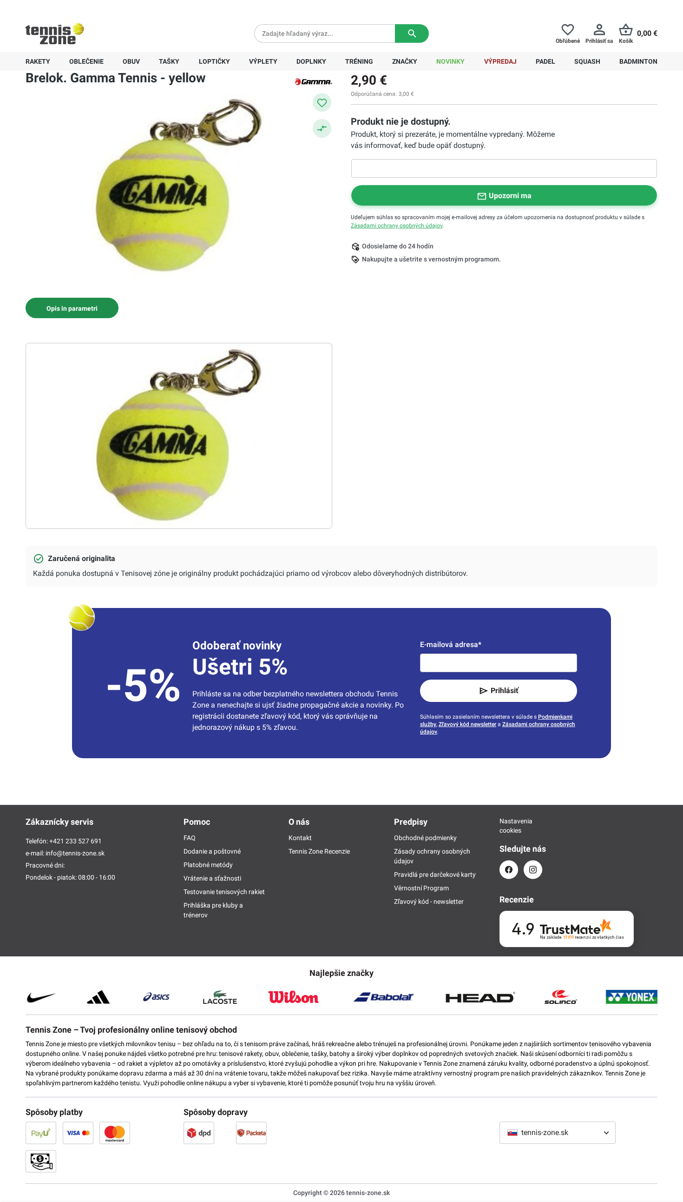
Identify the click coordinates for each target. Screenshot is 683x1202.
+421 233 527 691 (89, 7)
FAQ (190, 837)
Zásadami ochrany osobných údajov (396, 225)
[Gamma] (313, 81)
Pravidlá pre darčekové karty (435, 874)
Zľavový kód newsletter (467, 724)
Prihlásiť (505, 690)
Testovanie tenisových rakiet (224, 891)
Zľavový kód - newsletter (429, 901)
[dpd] (199, 1133)
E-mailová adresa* (450, 644)
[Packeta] (251, 1133)
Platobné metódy (208, 864)
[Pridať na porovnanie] (322, 128)
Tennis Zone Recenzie (319, 851)
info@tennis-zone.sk (75, 853)
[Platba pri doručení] (41, 1161)
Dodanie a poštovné (212, 851)
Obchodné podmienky (425, 837)
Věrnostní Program (421, 888)
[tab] (72, 308)
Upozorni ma (510, 195)
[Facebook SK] (508, 869)
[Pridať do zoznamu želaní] (322, 102)
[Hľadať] (412, 33)
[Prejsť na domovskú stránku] (55, 33)
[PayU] (41, 1133)
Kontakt (300, 837)
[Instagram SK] (533, 869)
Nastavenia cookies (508, 825)
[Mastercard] (114, 1133)
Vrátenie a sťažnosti (212, 878)
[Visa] (78, 1133)
